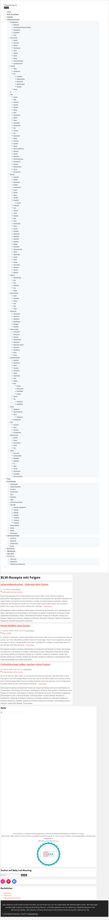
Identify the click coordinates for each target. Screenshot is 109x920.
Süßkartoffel (16, 254)
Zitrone (15, 169)
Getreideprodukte (15, 357)
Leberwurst (20, 417)
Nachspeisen (5, 698)
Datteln (15, 117)
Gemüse (12, 174)
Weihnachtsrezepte (15, 486)
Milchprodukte (14, 293)
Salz (14, 280)
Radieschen (16, 233)
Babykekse (16, 458)
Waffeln (12, 530)
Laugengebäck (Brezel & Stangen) (22, 27)
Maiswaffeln (16, 30)
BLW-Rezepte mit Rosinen (25, 693)
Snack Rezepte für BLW (62, 657)
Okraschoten (16, 223)
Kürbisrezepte (14, 484)
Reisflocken (20, 401)
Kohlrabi (15, 210)
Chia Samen (16, 334)
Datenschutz (13, 561)
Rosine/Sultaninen (18, 159)
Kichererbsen (17, 443)
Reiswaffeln (16, 32)
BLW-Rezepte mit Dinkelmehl (34, 649)
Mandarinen (16, 135)
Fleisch (12, 406)
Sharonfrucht (17, 161)
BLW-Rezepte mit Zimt (37, 652)
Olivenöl (15, 53)
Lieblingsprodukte (13, 535)
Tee (14, 73)
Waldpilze (16, 267)
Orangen (15, 143)
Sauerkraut (16, 246)
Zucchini (15, 270)
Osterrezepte (13, 533)
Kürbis (15, 213)
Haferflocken (16, 375)
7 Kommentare (27, 703)
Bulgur (15, 365)
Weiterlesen (48, 606)
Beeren (15, 110)
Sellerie (15, 252)
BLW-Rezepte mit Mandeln (38, 613)
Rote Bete (16, 241)
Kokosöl (15, 45)
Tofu (14, 448)
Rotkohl (15, 244)
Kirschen (15, 130)
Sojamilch (16, 326)
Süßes (11, 499)
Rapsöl (15, 58)
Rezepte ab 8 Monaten (62, 618)
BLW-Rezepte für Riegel (32, 688)
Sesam (15, 355)
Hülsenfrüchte (14, 435)
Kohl (14, 208)
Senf (14, 283)
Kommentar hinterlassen (24, 621)
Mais (14, 218)
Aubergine (16, 177)
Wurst (15, 414)
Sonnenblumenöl (18, 63)
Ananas (15, 97)
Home (9, 12)
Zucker (12, 450)
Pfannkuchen (16, 471)
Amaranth (16, 360)
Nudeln (15, 381)
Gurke (15, 195)
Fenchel (15, 192)
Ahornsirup (16, 453)
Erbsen (15, 190)
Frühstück (12, 489)
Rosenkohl (16, 239)
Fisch (11, 422)
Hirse (14, 378)
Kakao (15, 68)
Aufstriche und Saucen (16, 502)
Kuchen (15, 468)
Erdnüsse (15, 337)
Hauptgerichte (14, 492)
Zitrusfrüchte (16, 172)
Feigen (15, 120)
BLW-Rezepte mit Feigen (53, 649)
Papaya (15, 146)
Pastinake (16, 231)
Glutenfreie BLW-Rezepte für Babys (12, 615)
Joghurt (15, 301)
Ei (10, 92)
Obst (11, 94)
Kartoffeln (16, 200)
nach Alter (13, 504)
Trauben (15, 164)
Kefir (14, 306)
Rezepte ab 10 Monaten (51, 615)
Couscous (16, 368)
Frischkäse (16, 298)
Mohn (15, 352)
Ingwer (15, 290)
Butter (15, 295)
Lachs (14, 427)
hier (57, 841)
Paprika (15, 228)
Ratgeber (10, 17)
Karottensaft (16, 71)
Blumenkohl (16, 182)
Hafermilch (16, 316)
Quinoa (15, 396)
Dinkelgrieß (16, 370)
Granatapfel (16, 123)
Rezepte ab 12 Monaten (15, 618)
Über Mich (10, 554)
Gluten (15, 373)
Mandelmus (16, 350)
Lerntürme (13, 538)
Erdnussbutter (17, 339)
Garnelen (15, 430)
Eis (14, 463)
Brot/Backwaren (14, 22)
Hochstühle (13, 541)
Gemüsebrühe (17, 277)
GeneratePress (33, 914)
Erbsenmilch (16, 313)
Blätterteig (16, 24)
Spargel (15, 257)
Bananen (15, 107)
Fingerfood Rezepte (22, 695)
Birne (14, 112)
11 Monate (16, 520)
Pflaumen (15, 151)
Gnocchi (19, 203)
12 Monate (16, 522)
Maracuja (15, 141)
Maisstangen (20, 388)
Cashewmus (16, 332)
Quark (15, 308)
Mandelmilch (16, 321)
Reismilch (16, 324)
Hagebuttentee (21, 79)
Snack (11, 494)
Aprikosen (16, 102)
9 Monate (15, 515)
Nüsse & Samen (14, 329)
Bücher (12, 546)
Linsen (15, 445)
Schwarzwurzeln (17, 249)
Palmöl (15, 55)
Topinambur (16, 264)
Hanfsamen (16, 342)
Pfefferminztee (20, 84)
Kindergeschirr (14, 543)
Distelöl (15, 40)
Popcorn (19, 394)
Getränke (12, 66)
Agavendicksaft (17, 455)
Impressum (13, 559)
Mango (15, 138)
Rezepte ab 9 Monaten (8, 621)
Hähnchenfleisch (17, 412)
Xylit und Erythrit (17, 476)
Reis (14, 399)
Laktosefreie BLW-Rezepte (33, 615)
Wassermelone (17, 166)
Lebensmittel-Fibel (13, 19)
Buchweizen (16, 363)
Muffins (12, 528)
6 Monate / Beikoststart (19, 507)
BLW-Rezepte (11, 481)
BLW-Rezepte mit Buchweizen (34, 610)
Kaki (14, 128)
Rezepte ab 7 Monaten (46, 618)
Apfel (14, 99)
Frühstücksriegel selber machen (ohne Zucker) (25, 664)
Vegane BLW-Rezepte (8, 659)
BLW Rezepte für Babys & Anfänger (12, 610)
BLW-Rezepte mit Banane (49, 688)
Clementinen (16, 115)
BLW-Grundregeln (13, 14)
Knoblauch (16, 205)
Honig (15, 466)
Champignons (17, 187)
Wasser (15, 89)
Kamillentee (20, 81)
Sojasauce (16, 285)
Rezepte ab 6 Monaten (31, 618)
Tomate (15, 262)
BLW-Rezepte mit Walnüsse (61, 693)
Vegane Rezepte (14, 525)
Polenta (19, 386)
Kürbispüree (49, 652)
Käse (14, 303)
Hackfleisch (16, 409)
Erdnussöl (16, 42)
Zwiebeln (15, 272)
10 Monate (16, 517)
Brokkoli (15, 184)
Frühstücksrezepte (36, 695)
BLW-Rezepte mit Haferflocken (58, 690)
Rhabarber (16, 156)
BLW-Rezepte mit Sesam (43, 693)
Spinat (15, 259)
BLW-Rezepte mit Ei (51, 610)
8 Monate (15, 512)
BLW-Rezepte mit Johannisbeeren (17, 613)
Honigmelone (17, 125)
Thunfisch (16, 424)
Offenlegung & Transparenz (17, 564)
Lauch (15, 221)
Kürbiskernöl (16, 48)
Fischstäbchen (17, 432)
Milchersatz (13, 311)
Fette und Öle (13, 37)
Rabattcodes (11, 551)
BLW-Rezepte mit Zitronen (56, 613)
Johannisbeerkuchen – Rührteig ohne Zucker (25, 584)
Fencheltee (19, 76)
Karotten (15, 197)
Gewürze (12, 275)
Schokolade (16, 473)
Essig (8, 479)
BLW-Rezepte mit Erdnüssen (20, 690)
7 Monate (15, 510)
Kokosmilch (16, 319)
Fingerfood (13, 497)
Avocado (15, 104)
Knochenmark (17, 419)
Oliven (15, 226)
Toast (14, 35)
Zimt (14, 288)
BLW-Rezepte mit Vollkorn (20, 652)
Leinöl (15, 50)
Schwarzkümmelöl (18, 61)
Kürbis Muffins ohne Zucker (15, 625)
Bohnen (15, 437)
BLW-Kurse (10, 548)
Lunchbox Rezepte (49, 695)
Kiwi (14, 133)
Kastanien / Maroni (18, 344)
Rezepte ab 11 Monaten (34, 654)
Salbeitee (19, 86)
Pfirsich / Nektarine (18, 148)
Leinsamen (16, 347)
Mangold (15, 215)
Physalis (15, 153)
